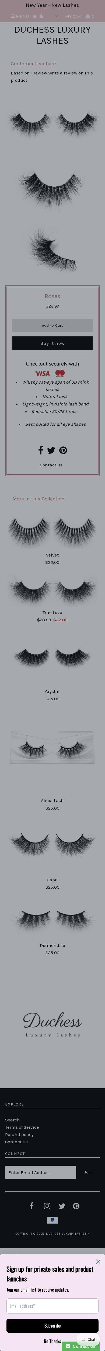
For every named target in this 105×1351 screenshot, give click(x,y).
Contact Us (83, 1346)
